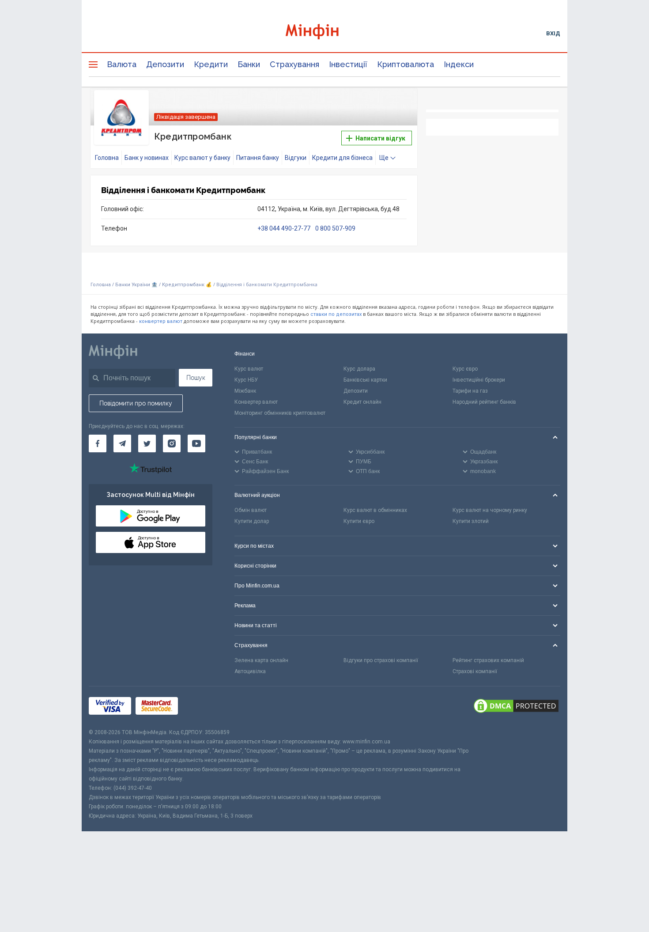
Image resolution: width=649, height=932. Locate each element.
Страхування (294, 64)
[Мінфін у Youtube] (196, 443)
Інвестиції (348, 64)
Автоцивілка (250, 671)
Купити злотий (471, 521)
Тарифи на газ (470, 391)
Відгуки (295, 157)
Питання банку (257, 157)
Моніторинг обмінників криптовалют (279, 413)
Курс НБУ (246, 380)
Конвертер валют (256, 402)
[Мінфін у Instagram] (172, 443)
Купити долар (251, 521)
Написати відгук (379, 138)
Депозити (165, 64)
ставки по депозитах (336, 314)
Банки (249, 64)
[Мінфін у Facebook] (97, 443)
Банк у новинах (147, 157)
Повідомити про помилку (135, 403)
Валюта (121, 64)
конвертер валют (160, 321)
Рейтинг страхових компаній (488, 660)
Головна (107, 157)
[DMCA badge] (516, 707)
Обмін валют (250, 510)
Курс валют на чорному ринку (490, 510)
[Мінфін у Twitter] (147, 443)
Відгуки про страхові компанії (380, 660)
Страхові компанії (475, 671)
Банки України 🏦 (137, 285)
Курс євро (465, 369)
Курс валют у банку (202, 157)
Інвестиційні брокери (479, 380)
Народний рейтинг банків (484, 402)
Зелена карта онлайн (261, 660)
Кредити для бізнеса (342, 157)
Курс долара (359, 369)
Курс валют (248, 369)
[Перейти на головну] (324, 33)
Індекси (459, 64)
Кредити (211, 64)
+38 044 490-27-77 (284, 228)
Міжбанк (245, 391)
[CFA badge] (202, 707)
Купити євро (358, 521)
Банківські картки (365, 380)
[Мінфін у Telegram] (122, 443)
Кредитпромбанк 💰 (187, 285)
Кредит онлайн (362, 402)
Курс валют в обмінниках (375, 510)
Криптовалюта (405, 64)
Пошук (195, 377)
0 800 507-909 (335, 228)
